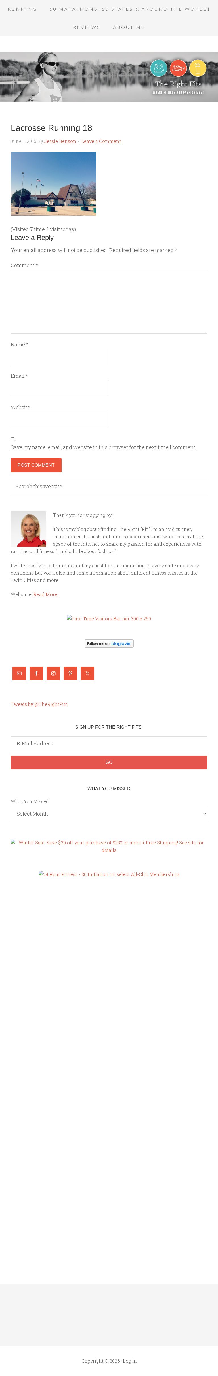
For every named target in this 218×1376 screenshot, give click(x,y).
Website (20, 407)
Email (19, 375)
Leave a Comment (101, 141)
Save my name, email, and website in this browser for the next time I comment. (103, 447)
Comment (24, 265)
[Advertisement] (33, 980)
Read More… (46, 594)
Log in (130, 1361)
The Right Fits (109, 76)
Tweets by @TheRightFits (39, 704)
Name (20, 344)
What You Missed (30, 801)
